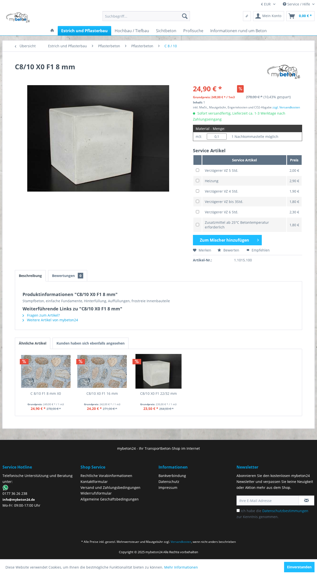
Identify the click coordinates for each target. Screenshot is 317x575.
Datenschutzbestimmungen (285, 510)
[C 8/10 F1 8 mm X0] (46, 371)
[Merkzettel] (247, 16)
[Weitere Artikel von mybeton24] (283, 71)
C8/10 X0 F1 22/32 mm (158, 393)
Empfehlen (260, 250)
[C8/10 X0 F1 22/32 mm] (158, 371)
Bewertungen (66, 275)
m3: (199, 136)
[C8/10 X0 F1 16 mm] (102, 371)
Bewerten (231, 250)
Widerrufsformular (96, 493)
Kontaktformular (94, 481)
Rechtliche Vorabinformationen (106, 475)
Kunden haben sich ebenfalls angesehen (90, 343)
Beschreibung (30, 275)
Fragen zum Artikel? (43, 315)
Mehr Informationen (181, 567)
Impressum (167, 487)
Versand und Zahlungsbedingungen (110, 487)
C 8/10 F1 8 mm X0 (45, 393)
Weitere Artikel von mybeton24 (52, 320)
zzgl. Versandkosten (286, 107)
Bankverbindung (172, 475)
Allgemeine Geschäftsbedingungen (109, 499)
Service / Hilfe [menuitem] (298, 4)
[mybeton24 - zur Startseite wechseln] (18, 17)
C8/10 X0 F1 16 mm (102, 393)
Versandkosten (181, 542)
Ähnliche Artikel (32, 343)
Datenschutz (168, 481)
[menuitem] (146, 16)
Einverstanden (299, 567)
